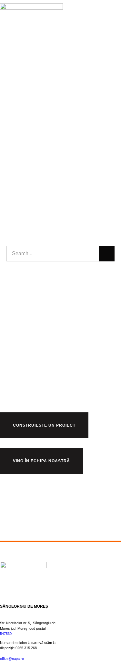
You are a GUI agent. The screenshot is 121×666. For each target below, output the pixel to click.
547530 (6, 634)
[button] (114, 24)
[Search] (107, 253)
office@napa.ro (12, 658)
